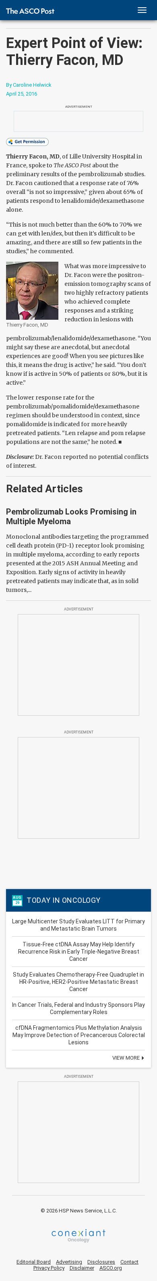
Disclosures (101, 1262)
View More (126, 1058)
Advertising (69, 1262)
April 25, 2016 (21, 94)
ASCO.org (110, 1268)
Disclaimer (82, 1268)
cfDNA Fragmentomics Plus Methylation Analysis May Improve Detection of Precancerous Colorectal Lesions (78, 1035)
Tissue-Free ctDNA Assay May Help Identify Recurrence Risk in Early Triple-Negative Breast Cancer (78, 951)
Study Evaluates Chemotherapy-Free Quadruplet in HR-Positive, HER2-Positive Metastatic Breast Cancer (78, 981)
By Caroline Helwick (29, 85)
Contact (129, 1262)
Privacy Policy (48, 1268)
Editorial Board (34, 1262)
